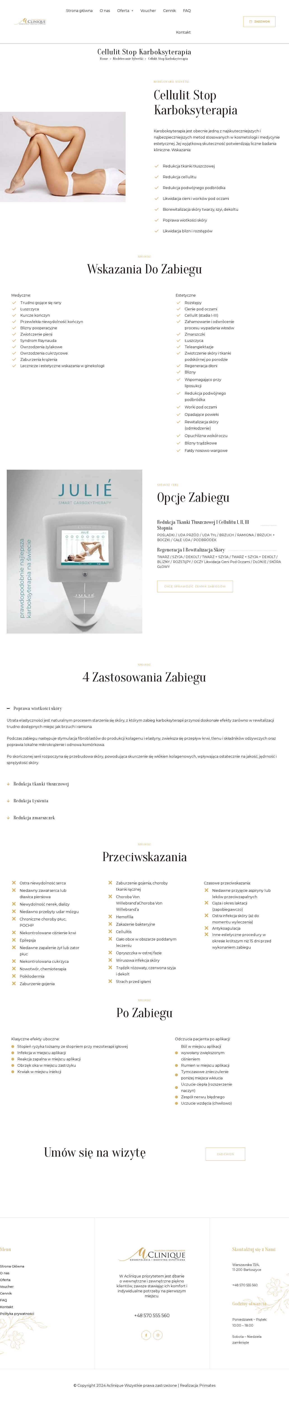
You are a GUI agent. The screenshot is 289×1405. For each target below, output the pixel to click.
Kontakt (183, 32)
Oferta (123, 11)
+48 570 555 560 (152, 1315)
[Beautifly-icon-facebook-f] (146, 1335)
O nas (105, 11)
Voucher (148, 11)
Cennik (169, 11)
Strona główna (79, 11)
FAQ (187, 11)
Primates (207, 1385)
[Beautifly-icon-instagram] (158, 1335)
